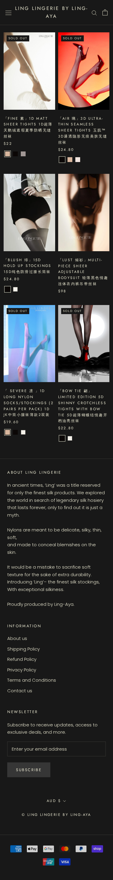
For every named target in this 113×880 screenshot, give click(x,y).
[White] (15, 289)
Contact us (19, 690)
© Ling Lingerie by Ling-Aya (56, 814)
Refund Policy (21, 659)
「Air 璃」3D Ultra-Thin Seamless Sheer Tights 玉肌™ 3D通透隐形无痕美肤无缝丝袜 (83, 130)
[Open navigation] (8, 12)
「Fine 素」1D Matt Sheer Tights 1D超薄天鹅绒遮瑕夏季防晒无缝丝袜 (28, 127)
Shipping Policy (23, 649)
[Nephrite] (77, 159)
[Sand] (7, 153)
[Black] (15, 153)
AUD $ (54, 801)
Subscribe (29, 770)
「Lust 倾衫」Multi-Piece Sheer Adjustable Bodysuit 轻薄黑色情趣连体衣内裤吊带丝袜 (83, 272)
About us (17, 638)
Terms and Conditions (31, 680)
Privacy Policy (21, 670)
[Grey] (23, 153)
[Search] (94, 12)
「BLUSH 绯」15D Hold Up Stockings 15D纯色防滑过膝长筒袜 (28, 266)
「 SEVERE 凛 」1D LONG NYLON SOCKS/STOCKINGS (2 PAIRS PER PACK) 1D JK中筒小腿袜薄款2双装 (29, 402)
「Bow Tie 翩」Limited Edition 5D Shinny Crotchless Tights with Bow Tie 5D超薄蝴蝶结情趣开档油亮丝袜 (83, 406)
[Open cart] (105, 12)
